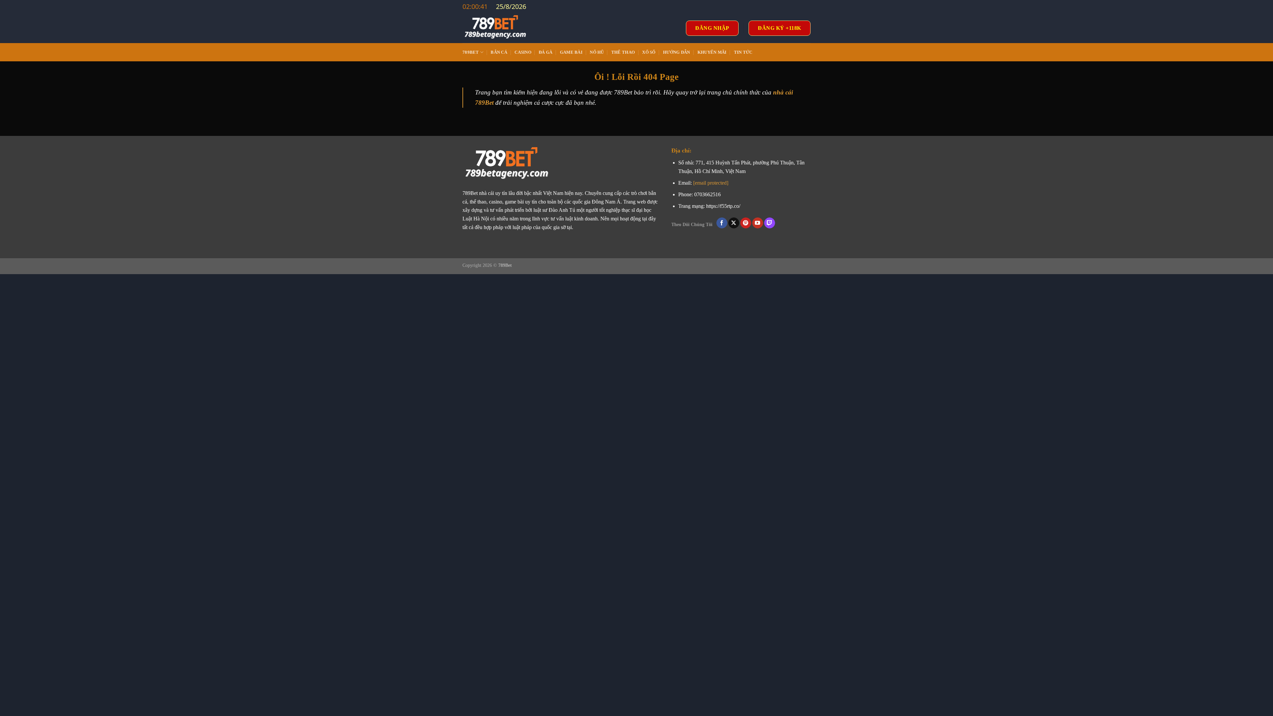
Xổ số (648, 52)
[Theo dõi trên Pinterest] (745, 223)
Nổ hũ (597, 52)
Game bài (571, 52)
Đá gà (545, 52)
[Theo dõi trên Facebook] (721, 223)
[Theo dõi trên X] (733, 223)
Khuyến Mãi (712, 52)
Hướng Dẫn (676, 52)
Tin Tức (743, 52)
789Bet (470, 52)
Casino (523, 52)
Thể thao (623, 52)
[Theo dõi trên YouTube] (757, 223)
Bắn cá (499, 52)
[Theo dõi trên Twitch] (769, 223)
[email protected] (710, 183)
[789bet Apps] (495, 28)
